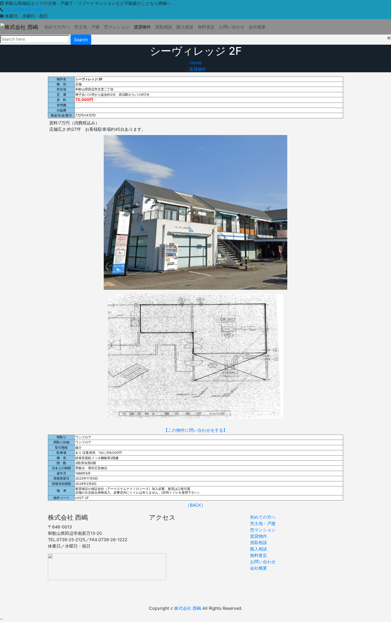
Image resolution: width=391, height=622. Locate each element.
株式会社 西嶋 (187, 608)
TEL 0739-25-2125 (24, 9)
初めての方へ (57, 27)
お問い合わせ (231, 27)
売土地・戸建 (87, 27)
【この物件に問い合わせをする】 (195, 430)
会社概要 (257, 27)
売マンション (117, 27)
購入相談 (184, 27)
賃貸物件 (142, 27)
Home (196, 62)
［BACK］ (195, 505)
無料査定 (206, 27)
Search (81, 39)
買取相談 (163, 27)
